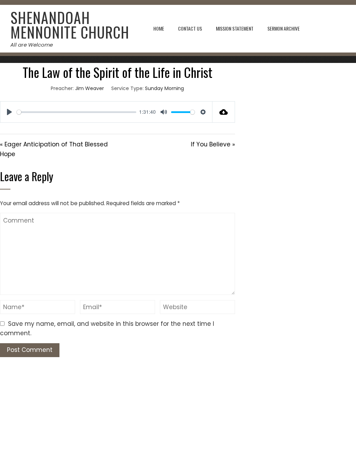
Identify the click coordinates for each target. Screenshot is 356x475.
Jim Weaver (89, 88)
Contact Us (190, 28)
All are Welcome (31, 44)
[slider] (76, 112)
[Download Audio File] (223, 112)
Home (158, 28)
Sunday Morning (164, 88)
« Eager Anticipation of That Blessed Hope (54, 149)
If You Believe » (213, 144)
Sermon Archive (283, 28)
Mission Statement (234, 28)
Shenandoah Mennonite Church (69, 25)
